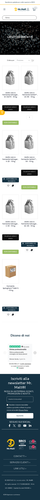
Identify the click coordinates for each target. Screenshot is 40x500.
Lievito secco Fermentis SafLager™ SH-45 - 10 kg (29, 223)
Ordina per (10, 60)
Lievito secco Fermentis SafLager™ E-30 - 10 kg (10, 223)
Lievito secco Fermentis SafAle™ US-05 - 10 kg (29, 94)
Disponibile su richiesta (11, 180)
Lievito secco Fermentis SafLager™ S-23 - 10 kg (10, 158)
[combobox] (19, 17)
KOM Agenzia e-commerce (11, 495)
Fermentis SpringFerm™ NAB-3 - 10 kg (10, 287)
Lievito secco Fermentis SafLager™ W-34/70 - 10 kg (10, 94)
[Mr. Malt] (20, 9)
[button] (27, 9)
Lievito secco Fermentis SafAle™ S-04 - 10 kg (29, 158)
